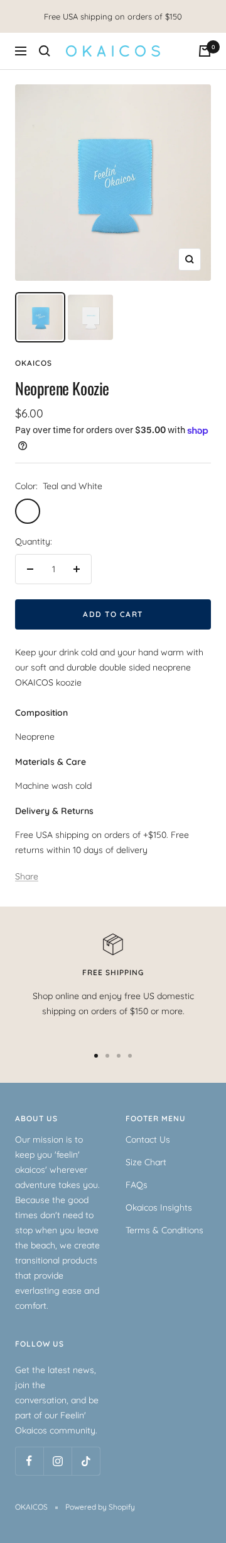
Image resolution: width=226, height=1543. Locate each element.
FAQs (137, 1184)
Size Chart (146, 1162)
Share (26, 876)
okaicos (33, 363)
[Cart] (204, 51)
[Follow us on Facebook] (29, 1461)
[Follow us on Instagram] (57, 1461)
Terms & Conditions (164, 1230)
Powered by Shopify (100, 1507)
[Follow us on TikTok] (86, 1461)
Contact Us (148, 1139)
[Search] (44, 51)
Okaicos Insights (159, 1207)
